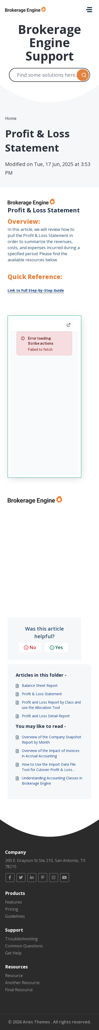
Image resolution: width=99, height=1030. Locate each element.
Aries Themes (37, 1022)
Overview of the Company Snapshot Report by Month (51, 739)
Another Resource (22, 982)
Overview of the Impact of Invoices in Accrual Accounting (50, 753)
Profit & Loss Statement (42, 693)
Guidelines (15, 916)
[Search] (83, 75)
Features (13, 902)
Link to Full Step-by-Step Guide (36, 290)
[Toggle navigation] (89, 9)
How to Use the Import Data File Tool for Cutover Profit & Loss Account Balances (49, 767)
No (32, 647)
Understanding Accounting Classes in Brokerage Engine (52, 781)
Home (10, 118)
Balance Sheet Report (40, 685)
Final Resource (19, 989)
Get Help (13, 953)
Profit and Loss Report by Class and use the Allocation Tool (51, 705)
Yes (59, 647)
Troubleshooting (21, 939)
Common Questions (24, 946)
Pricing (11, 909)
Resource (14, 975)
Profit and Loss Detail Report (46, 715)
